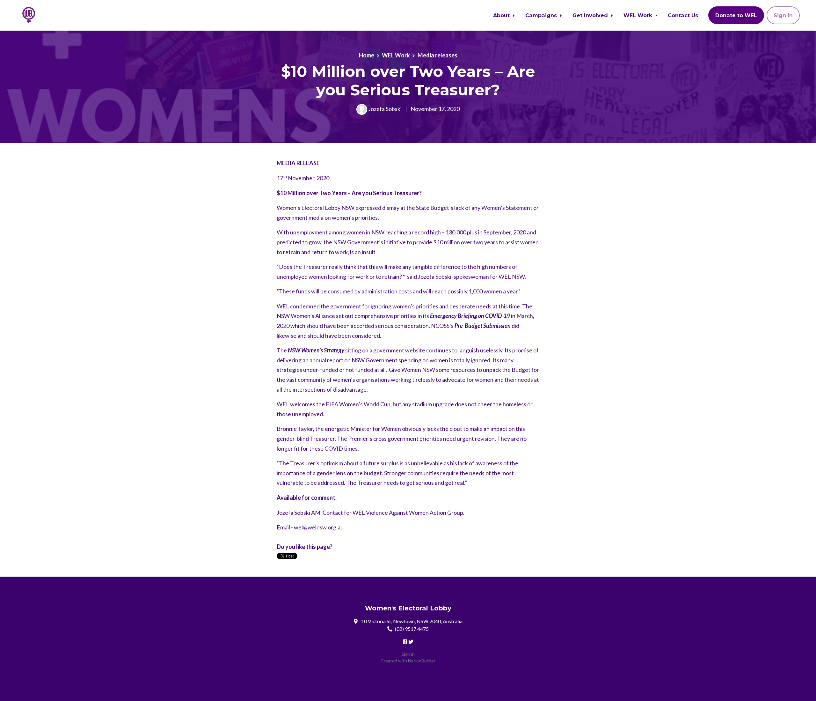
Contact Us (683, 15)
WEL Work (638, 15)
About (502, 15)
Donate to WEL (736, 15)
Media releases (437, 55)
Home (366, 55)
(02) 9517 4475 (412, 629)
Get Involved (590, 15)
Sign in (783, 15)
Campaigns (541, 15)
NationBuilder (421, 660)
